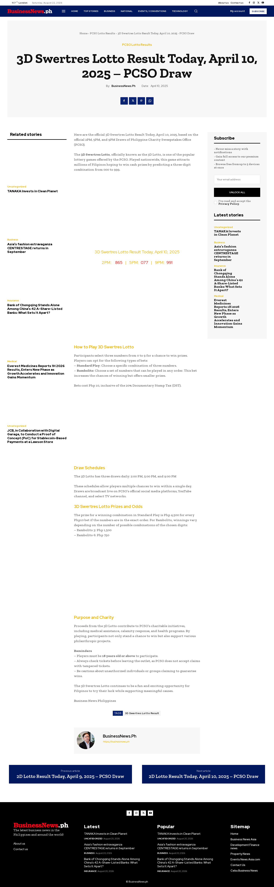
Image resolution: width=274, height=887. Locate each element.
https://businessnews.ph (116, 741)
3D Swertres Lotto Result (142, 713)
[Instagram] (254, 3)
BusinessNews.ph (123, 86)
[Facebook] (249, 3)
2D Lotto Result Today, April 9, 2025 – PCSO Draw (70, 776)
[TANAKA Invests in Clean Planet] (37, 163)
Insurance (13, 300)
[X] (258, 3)
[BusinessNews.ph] (88, 740)
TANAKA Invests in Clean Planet (32, 191)
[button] (196, 11)
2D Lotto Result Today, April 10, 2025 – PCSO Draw (204, 776)
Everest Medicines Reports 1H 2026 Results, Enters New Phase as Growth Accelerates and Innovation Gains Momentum (35, 371)
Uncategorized (16, 186)
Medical (12, 361)
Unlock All (237, 192)
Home (83, 33)
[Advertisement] (137, 213)
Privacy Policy (228, 203)
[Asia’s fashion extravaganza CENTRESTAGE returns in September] (37, 217)
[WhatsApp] (150, 101)
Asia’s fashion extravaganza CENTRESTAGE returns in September (29, 248)
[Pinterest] (141, 101)
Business (12, 239)
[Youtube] (263, 3)
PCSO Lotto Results (102, 33)
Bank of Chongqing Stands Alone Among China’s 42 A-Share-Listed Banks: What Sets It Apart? (34, 309)
